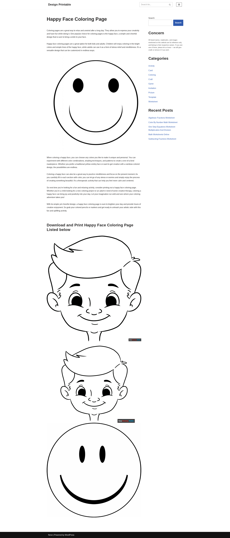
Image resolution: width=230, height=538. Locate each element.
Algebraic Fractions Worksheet (161, 118)
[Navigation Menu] (179, 5)
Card (150, 70)
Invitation (152, 88)
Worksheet (153, 102)
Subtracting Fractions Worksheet (162, 139)
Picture (151, 93)
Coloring (152, 75)
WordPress (69, 535)
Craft (150, 79)
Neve (50, 535)
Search (151, 18)
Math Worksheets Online (158, 134)
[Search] (170, 4)
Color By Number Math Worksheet (162, 122)
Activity (151, 66)
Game (151, 84)
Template (152, 97)
